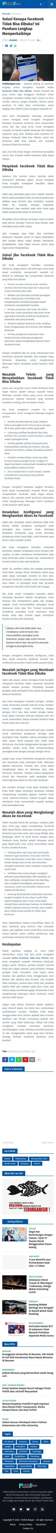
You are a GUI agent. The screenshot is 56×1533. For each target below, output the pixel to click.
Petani (37, 1163)
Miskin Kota (10, 1163)
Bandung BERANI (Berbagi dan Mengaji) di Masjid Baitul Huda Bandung (41, 1309)
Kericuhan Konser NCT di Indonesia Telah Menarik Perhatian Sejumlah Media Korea (41, 1331)
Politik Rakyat (27, 1520)
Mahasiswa (20, 1158)
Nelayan (25, 1163)
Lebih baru (9, 1142)
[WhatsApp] (15, 45)
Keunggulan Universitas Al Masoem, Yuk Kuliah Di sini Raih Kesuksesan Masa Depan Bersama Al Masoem (27, 1357)
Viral (16, 1471)
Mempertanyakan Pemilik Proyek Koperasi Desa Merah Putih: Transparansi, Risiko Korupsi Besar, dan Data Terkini (25, 1406)
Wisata (26, 1471)
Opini (7, 1456)
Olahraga (36, 1451)
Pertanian (9, 1461)
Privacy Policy (25, 1524)
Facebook (16, 14)
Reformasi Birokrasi (28, 1461)
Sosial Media (24, 1051)
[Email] (32, 1059)
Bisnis (35, 1441)
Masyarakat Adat (39, 1158)
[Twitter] (11, 45)
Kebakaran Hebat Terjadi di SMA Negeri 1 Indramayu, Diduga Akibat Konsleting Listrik (41, 1286)
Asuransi (23, 1441)
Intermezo (9, 1451)
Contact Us (28, 1528)
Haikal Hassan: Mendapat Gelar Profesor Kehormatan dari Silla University (24, 1424)
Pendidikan (20, 1456)
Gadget (7, 1446)
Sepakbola (9, 1466)
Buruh (7, 1158)
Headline (20, 1446)
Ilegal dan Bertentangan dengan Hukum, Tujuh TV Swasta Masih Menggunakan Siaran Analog (41, 1239)
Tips (33, 1051)
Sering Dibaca (15, 1221)
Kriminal (23, 1451)
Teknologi (41, 1466)
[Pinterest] (25, 1059)
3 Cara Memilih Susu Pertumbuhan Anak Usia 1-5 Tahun (40, 1262)
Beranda (6, 14)
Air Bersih (9, 1441)
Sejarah (46, 1461)
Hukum (33, 1446)
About (13, 1524)
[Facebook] (6, 45)
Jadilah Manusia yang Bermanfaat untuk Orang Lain (27, 1374)
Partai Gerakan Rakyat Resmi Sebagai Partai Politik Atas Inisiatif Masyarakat (26, 1390)
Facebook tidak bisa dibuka (17, 91)
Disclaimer (41, 1524)
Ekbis (45, 1441)
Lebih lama (47, 1142)
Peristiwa (35, 1456)
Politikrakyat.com (11, 83)
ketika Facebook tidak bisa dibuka (30, 958)
